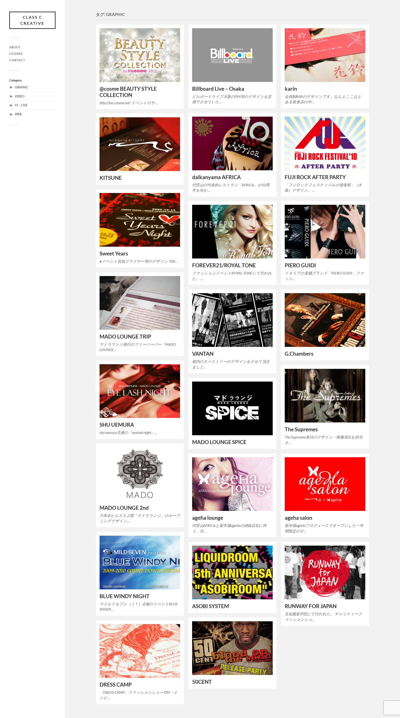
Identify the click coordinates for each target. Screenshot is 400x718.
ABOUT (15, 47)
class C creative (32, 20)
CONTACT (17, 60)
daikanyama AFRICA (216, 177)
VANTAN (202, 354)
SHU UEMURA (117, 425)
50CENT (202, 682)
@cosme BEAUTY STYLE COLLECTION (128, 92)
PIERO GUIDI (300, 265)
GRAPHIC (21, 87)
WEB (18, 114)
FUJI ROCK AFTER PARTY (315, 177)
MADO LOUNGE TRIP (125, 336)
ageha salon (298, 518)
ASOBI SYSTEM (210, 606)
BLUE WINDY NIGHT (125, 596)
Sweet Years (114, 253)
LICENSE (16, 54)
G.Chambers (299, 354)
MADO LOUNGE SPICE (219, 442)
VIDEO (19, 96)
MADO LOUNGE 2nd (124, 508)
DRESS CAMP (116, 684)
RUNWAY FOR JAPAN (311, 606)
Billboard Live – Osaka (218, 89)
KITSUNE (111, 178)
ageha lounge (207, 518)
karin (291, 89)
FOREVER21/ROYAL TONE (224, 265)
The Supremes (301, 429)
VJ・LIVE (21, 105)
